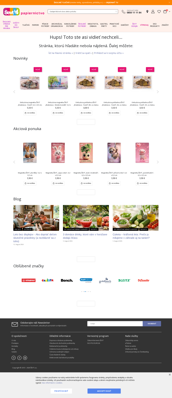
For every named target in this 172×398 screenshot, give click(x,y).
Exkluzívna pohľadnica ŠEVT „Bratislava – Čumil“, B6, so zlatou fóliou (86, 103)
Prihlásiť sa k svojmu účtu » (109, 52)
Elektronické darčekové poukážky (61, 358)
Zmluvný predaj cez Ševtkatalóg (137, 352)
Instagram (14, 358)
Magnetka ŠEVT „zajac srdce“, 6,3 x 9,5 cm (58, 174)
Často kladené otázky (57, 355)
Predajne (15, 343)
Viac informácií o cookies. (52, 383)
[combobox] (83, 11)
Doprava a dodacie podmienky (60, 340)
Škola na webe (130, 346)
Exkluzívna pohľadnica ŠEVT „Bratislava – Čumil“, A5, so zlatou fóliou (142, 103)
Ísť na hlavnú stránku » (61, 52)
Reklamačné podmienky (58, 346)
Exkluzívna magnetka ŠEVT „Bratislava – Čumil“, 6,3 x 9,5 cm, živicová (30, 103)
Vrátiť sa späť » (83, 52)
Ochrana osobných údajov (59, 352)
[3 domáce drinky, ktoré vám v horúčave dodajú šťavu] (86, 218)
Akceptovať (104, 391)
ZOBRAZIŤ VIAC (85, 122)
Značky (165, 25)
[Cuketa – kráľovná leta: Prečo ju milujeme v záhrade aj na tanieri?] (136, 218)
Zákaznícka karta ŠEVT (95, 340)
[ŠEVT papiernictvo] (24, 11)
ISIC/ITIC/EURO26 (93, 343)
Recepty (94, 229)
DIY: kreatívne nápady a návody (76, 229)
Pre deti (18, 229)
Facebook (19, 358)
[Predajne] (147, 12)
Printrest (25, 358)
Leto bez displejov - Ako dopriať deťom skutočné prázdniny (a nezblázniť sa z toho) (35, 238)
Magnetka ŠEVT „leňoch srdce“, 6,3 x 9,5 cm (114, 174)
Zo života (27, 229)
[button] (81, 291)
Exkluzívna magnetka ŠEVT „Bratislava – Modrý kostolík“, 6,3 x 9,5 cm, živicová (58, 103)
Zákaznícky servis (131, 340)
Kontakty (15, 346)
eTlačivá (128, 343)
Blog (13, 349)
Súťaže (14, 352)
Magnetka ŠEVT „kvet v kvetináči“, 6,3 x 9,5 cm (86, 174)
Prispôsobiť (61, 391)
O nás (14, 340)
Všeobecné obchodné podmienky (62, 343)
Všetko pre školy (131, 349)
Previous (14, 91)
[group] (29, 280)
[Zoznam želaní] (159, 11)
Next (158, 91)
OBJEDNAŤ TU (112, 2)
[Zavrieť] (169, 375)
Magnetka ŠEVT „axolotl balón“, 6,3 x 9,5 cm (142, 174)
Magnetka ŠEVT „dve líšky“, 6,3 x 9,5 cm (30, 174)
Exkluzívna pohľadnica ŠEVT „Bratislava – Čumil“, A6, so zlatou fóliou (114, 103)
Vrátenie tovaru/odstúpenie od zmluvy (63, 349)
